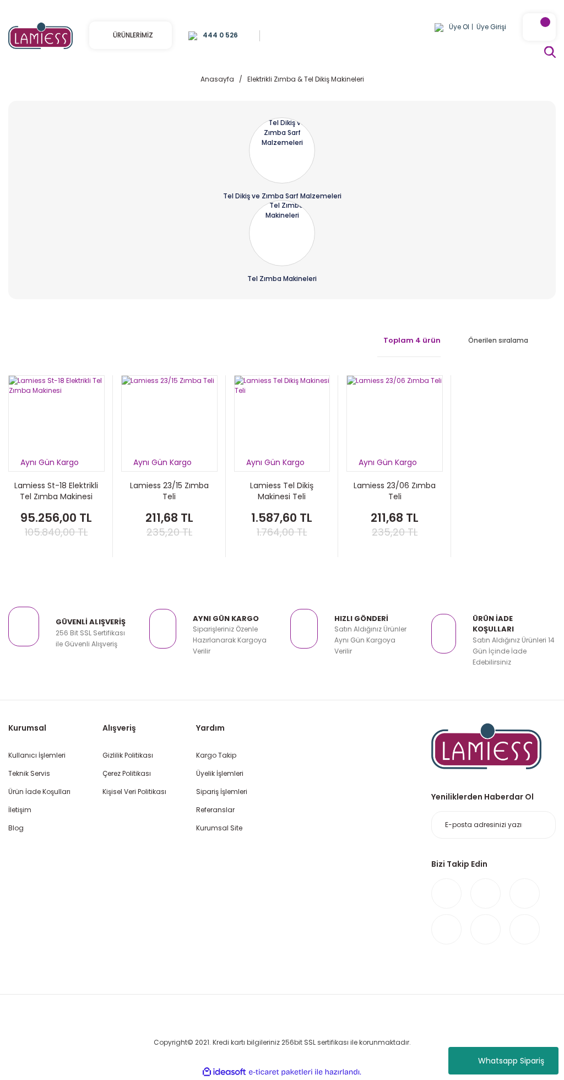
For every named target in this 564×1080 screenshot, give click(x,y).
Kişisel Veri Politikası (134, 791)
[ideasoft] (224, 1072)
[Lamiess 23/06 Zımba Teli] (394, 423)
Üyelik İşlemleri (219, 773)
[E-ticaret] (280, 1072)
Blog (16, 828)
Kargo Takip (216, 755)
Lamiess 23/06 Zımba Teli (395, 491)
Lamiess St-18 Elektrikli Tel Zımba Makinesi (56, 491)
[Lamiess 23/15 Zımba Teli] (169, 423)
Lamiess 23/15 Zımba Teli (169, 491)
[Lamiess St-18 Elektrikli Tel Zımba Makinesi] (56, 423)
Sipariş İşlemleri (221, 791)
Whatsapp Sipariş (511, 1060)
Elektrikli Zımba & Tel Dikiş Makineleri (305, 79)
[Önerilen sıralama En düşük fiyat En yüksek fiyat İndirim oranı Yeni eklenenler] (506, 340)
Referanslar (215, 809)
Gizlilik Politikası (127, 755)
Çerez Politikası (126, 773)
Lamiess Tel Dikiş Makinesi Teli (281, 491)
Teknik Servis (29, 773)
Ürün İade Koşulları (39, 791)
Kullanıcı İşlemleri (37, 755)
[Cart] (539, 27)
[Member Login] (439, 26)
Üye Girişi (491, 26)
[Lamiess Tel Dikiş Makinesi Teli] (282, 423)
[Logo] (40, 35)
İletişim (19, 809)
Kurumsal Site (219, 828)
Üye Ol (459, 26)
